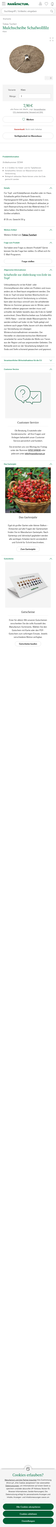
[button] (51, 39)
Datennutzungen (12, 1486)
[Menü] (4, 3)
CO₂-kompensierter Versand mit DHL (28, 112)
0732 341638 (34, 450)
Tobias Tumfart (29, 235)
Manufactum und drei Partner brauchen (21, 1480)
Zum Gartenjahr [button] (28, 549)
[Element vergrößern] (51, 78)
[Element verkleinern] (46, 78)
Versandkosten (40, 109)
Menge (12, 96)
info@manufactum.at (35, 453)
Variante (12, 90)
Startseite (7, 19)
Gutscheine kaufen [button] (28, 643)
